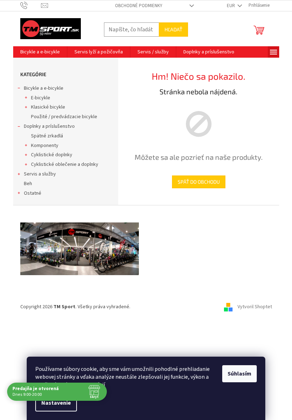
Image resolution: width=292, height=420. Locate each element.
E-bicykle (40, 97)
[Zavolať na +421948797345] (30, 5)
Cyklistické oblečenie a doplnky (64, 164)
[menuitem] (40, 52)
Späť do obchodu (199, 182)
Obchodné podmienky (138, 5)
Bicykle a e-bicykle (43, 88)
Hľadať (173, 29)
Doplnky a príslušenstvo (49, 126)
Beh (28, 183)
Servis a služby (40, 174)
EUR (231, 5)
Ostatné (32, 193)
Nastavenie (56, 403)
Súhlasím (239, 374)
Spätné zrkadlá (47, 136)
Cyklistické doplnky (51, 154)
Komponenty (44, 145)
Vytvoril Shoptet (255, 306)
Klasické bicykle (48, 107)
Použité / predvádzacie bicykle (64, 116)
